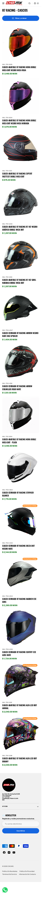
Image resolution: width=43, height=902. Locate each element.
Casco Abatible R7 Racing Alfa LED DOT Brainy (19, 760)
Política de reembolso (9, 871)
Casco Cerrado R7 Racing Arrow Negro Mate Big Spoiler (20, 335)
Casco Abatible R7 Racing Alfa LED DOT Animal (19, 707)
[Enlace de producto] (20, 49)
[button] (3, 3)
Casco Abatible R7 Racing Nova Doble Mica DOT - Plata (19, 441)
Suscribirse (21, 831)
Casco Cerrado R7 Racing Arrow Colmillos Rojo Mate (17, 388)
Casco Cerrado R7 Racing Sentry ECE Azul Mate (19, 654)
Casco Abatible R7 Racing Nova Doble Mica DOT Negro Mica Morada (19, 122)
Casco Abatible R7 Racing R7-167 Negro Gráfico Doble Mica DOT (19, 228)
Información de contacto (27, 874)
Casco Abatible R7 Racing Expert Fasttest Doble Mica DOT (17, 175)
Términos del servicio (9, 874)
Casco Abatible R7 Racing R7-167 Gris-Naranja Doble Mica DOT (19, 281)
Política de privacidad (27, 871)
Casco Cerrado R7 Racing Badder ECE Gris (19, 600)
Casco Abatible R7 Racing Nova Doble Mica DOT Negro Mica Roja (19, 69)
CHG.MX (10, 866)
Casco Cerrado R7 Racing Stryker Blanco (18, 494)
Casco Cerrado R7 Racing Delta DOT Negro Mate (18, 547)
